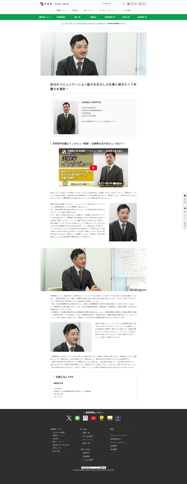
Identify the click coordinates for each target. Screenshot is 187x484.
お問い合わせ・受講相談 (185, 218)
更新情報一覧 (142, 17)
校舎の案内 (56, 451)
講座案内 (75, 10)
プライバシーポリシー (119, 435)
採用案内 (113, 446)
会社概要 (113, 449)
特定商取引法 (115, 439)
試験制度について (45, 17)
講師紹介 (93, 17)
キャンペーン (88, 439)
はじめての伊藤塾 (58, 432)
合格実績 (55, 438)
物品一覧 (86, 443)
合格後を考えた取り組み (60, 445)
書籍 (112, 429)
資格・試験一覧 (69, 23)
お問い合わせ (85, 449)
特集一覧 (77, 17)
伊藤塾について (61, 10)
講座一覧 (86, 432)
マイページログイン (118, 442)
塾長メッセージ (57, 442)
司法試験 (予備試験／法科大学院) (85, 23)
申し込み (83, 429)
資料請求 (86, 452)
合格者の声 (126, 17)
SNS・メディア (89, 10)
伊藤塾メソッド (57, 435)
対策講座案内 (61, 17)
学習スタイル (57, 448)
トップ (62, 23)
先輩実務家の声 (109, 17)
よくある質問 (126, 10)
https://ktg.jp (58, 397)
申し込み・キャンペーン (108, 10)
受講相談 (86, 456)
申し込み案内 (88, 436)
